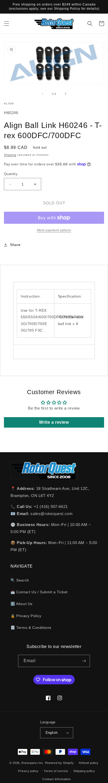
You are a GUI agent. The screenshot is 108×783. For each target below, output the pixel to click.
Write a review (54, 422)
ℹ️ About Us (21, 604)
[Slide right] (65, 93)
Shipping (10, 154)
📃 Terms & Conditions (30, 627)
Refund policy (89, 762)
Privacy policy (28, 771)
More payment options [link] (54, 230)
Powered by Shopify (59, 762)
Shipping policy (84, 771)
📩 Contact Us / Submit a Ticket (39, 592)
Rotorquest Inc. (32, 762)
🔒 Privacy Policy (25, 616)
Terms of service (56, 771)
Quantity (11, 174)
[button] (6, 23)
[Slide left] (42, 93)
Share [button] (15, 245)
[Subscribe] (84, 661)
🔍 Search (19, 580)
